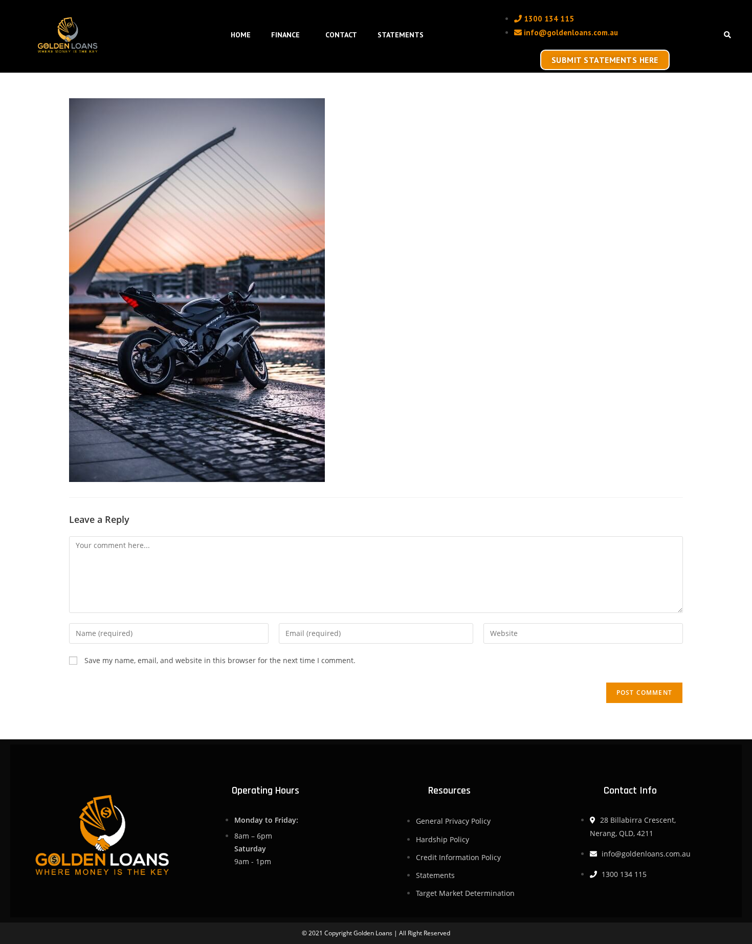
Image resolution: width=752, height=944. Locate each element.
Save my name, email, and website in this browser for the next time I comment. (220, 660)
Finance (285, 34)
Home (241, 34)
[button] (727, 35)
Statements (401, 34)
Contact (341, 34)
